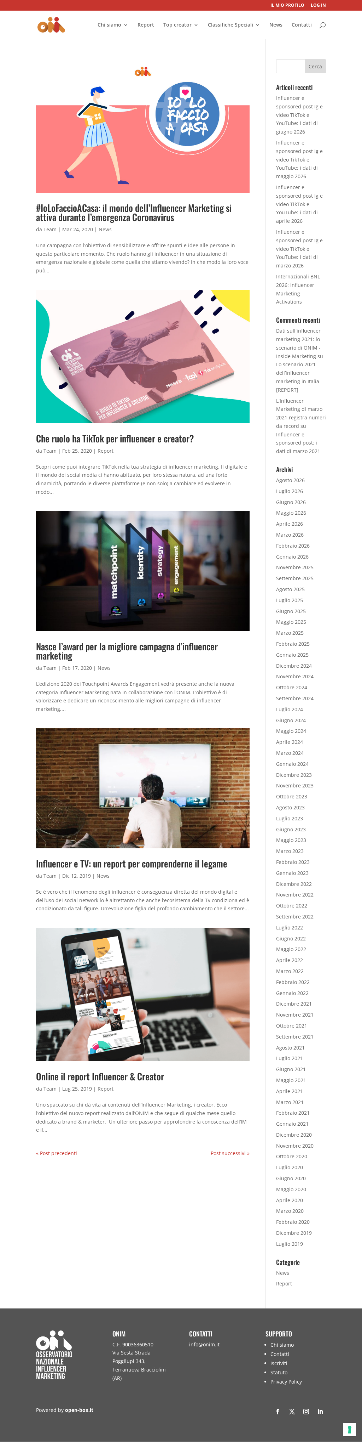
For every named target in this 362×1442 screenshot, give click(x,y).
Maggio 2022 (291, 949)
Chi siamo (109, 25)
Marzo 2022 (290, 971)
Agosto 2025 (290, 589)
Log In (318, 5)
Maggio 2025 (291, 621)
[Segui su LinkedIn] (320, 1411)
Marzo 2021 (290, 1102)
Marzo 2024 (290, 753)
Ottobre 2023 (291, 796)
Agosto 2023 (290, 807)
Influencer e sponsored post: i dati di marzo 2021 (298, 443)
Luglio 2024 (289, 709)
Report (146, 25)
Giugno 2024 (291, 720)
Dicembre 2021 (294, 1003)
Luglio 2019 (289, 1243)
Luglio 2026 (289, 491)
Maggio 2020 (291, 1189)
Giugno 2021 (291, 1069)
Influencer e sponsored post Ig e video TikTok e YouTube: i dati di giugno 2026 (299, 115)
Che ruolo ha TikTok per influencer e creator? (115, 438)
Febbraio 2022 (293, 982)
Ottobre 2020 (291, 1156)
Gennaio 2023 (292, 873)
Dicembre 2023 (294, 774)
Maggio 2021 (291, 1080)
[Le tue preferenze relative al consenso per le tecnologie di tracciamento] (349, 1429)
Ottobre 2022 (291, 905)
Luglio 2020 (289, 1167)
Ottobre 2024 (291, 687)
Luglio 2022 (289, 927)
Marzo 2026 (290, 534)
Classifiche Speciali (230, 25)
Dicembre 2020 (294, 1134)
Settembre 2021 (295, 1036)
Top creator (177, 25)
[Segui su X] (292, 1411)
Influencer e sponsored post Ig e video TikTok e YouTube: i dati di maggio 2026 (299, 159)
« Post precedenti (56, 1153)
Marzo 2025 (290, 632)
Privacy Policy (286, 1381)
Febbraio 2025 (293, 643)
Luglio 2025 (289, 600)
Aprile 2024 (289, 742)
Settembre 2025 (295, 578)
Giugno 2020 (291, 1178)
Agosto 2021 (290, 1047)
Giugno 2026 (291, 502)
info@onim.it (204, 1344)
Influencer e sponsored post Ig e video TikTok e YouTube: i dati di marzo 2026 (299, 248)
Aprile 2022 (289, 960)
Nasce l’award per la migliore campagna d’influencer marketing (127, 650)
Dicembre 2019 (294, 1232)
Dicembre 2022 (294, 884)
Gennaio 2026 (292, 556)
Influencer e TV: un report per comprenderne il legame (131, 863)
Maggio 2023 (291, 840)
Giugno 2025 (291, 611)
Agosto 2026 (290, 480)
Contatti (302, 25)
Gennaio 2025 (292, 654)
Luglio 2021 (289, 1058)
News (275, 25)
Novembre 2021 (295, 1014)
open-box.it (79, 1410)
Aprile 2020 (289, 1200)
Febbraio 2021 (293, 1112)
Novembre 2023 (295, 785)
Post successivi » (230, 1153)
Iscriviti (278, 1363)
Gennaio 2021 (292, 1123)
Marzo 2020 (290, 1211)
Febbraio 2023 (293, 862)
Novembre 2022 (295, 894)
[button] (355, 1391)
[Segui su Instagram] (306, 1411)
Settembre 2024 (295, 698)
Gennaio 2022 (292, 993)
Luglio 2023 (289, 818)
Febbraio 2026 (293, 545)
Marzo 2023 (290, 851)
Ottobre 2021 (291, 1025)
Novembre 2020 (295, 1145)
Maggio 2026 (291, 512)
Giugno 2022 (291, 938)
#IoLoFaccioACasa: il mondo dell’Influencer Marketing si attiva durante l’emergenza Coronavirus (134, 212)
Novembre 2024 (295, 676)
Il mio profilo (287, 5)
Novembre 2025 (295, 567)
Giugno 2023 (291, 829)
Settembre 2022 (295, 916)
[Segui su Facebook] (278, 1411)
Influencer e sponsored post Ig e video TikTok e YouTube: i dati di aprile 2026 (299, 204)
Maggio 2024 (291, 731)
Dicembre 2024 (294, 665)
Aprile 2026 (289, 523)
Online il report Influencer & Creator (100, 1076)
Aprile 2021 (289, 1091)
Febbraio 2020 (293, 1221)
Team (50, 229)
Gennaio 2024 (292, 763)
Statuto (278, 1372)
